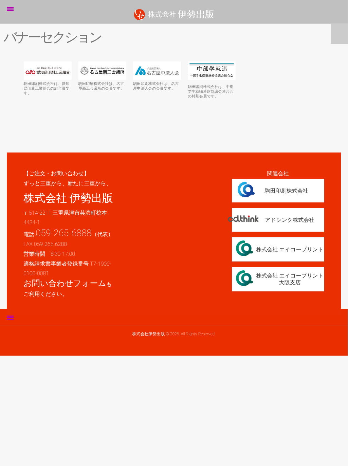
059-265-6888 (64, 233)
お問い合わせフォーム (64, 283)
